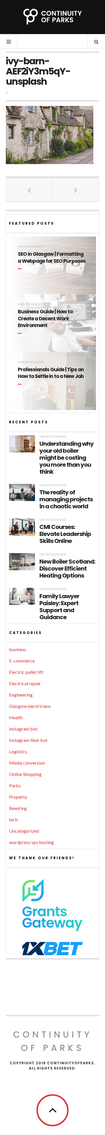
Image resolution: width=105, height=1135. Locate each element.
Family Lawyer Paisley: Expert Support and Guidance (59, 607)
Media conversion (27, 762)
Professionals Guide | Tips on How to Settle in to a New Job (51, 373)
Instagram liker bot (28, 740)
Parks (15, 785)
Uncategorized (31, 246)
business (17, 649)
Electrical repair (25, 683)
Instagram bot (23, 728)
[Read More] (21, 269)
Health (16, 717)
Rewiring (18, 808)
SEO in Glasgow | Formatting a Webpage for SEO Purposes (51, 257)
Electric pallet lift (26, 672)
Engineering (21, 694)
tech (13, 819)
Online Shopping (25, 774)
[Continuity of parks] (52, 16)
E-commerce (22, 660)
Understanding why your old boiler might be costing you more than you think (66, 457)
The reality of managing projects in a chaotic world (66, 499)
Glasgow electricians (30, 706)
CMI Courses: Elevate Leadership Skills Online (65, 533)
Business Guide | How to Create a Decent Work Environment (45, 318)
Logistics (18, 751)
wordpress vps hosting (31, 842)
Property (18, 797)
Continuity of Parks (52, 1041)
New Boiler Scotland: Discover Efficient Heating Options (67, 568)
